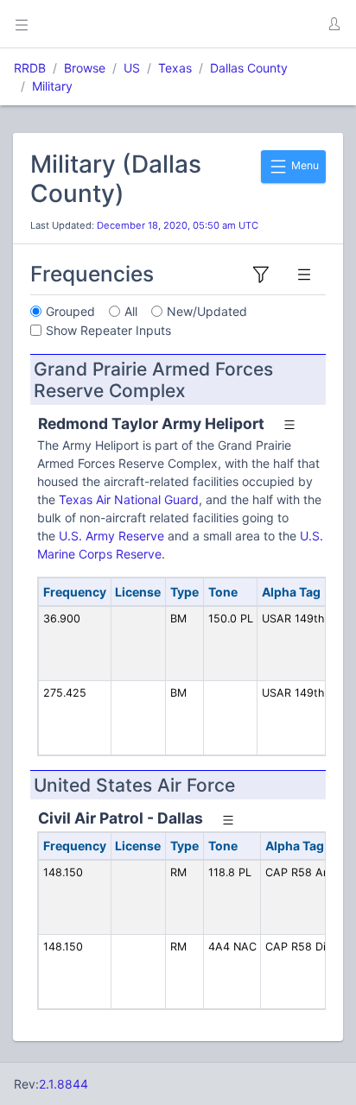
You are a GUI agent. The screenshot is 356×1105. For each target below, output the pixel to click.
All (130, 311)
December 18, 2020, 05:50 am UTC (177, 225)
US (132, 67)
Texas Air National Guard (129, 499)
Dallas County (249, 67)
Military (52, 86)
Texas (175, 67)
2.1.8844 (63, 1084)
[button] (333, 24)
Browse (84, 67)
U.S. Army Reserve (111, 535)
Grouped (70, 311)
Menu (304, 165)
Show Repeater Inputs (108, 330)
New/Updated (207, 311)
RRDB (30, 67)
